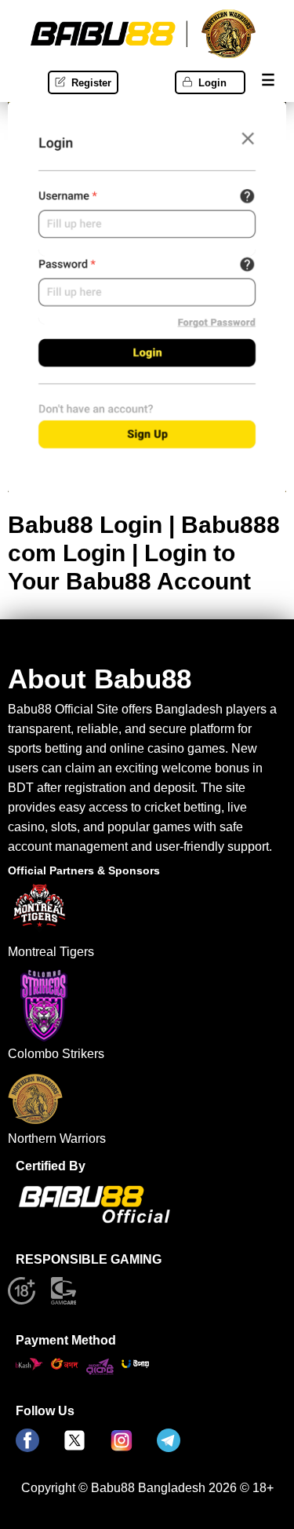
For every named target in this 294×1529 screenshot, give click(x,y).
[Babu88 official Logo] (94, 1219)
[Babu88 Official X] (74, 1441)
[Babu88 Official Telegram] (168, 1441)
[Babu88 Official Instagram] (121, 1441)
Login (212, 83)
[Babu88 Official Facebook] (27, 1441)
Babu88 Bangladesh (148, 1487)
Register (91, 83)
